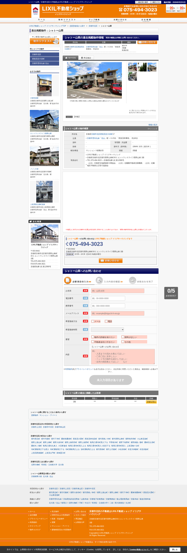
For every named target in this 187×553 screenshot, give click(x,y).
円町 (81, 503)
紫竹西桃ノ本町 (104, 439)
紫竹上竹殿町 (111, 449)
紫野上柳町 (47, 442)
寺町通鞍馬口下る (57, 449)
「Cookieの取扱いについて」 (139, 550)
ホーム (32, 511)
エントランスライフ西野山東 (41, 133)
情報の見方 (153, 125)
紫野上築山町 (36, 442)
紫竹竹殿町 (45, 439)
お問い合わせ (80, 511)
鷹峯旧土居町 (149, 442)
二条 (111, 503)
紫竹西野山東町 (118, 439)
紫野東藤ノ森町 (137, 442)
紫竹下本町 (55, 439)
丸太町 (128, 503)
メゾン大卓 (34, 169)
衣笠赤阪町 (144, 449)
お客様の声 (79, 522)
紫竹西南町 (100, 449)
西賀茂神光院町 (91, 439)
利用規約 (68, 369)
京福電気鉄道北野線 (71, 499)
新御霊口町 (61, 453)
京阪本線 (134, 499)
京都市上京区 (36, 427)
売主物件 (55, 511)
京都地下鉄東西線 (97, 499)
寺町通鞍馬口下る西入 (40, 449)
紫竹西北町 (35, 439)
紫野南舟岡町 (130, 439)
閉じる (175, 549)
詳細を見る (151, 402)
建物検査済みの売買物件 (61, 530)
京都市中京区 (48, 427)
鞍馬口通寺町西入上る (77, 446)
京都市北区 (73, 47)
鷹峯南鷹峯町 (66, 439)
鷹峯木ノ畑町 (36, 446)
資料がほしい (130, 337)
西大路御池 (119, 503)
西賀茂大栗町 (78, 439)
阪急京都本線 (145, 499)
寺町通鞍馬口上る (72, 449)
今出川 (87, 503)
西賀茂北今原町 (106, 134)
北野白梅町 (35, 465)
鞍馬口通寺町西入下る (99, 442)
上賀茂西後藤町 (37, 453)
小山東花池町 (142, 439)
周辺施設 (79, 519)
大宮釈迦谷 (62, 446)
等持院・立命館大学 (49, 465)
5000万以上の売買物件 (61, 515)
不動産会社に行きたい (104, 342)
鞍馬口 (64, 503)
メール (97, 321)
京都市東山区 (60, 427)
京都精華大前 (36, 476)
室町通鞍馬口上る (88, 449)
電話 (110, 321)
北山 (101, 47)
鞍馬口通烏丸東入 (50, 446)
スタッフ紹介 (80, 515)
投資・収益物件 (58, 519)
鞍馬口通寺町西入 (118, 446)
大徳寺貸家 (34, 98)
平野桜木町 (113, 442)
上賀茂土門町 (50, 453)
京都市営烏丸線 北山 (40, 63)
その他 (127, 342)
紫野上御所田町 (71, 442)
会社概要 (33, 515)
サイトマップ (35, 526)
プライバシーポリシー (85, 369)
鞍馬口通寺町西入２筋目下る (98, 446)
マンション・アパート (48, 415)
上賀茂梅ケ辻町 (133, 446)
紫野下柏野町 (124, 442)
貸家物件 (34, 415)
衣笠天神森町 (133, 449)
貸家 (53, 522)
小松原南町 (122, 449)
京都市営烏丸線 (92, 47)
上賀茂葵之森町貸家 (37, 204)
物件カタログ (35, 530)
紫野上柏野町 (83, 442)
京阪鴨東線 (110, 499)
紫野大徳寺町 (58, 442)
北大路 (61, 465)
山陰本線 (84, 499)
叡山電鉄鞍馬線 (123, 499)
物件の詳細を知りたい (104, 337)
